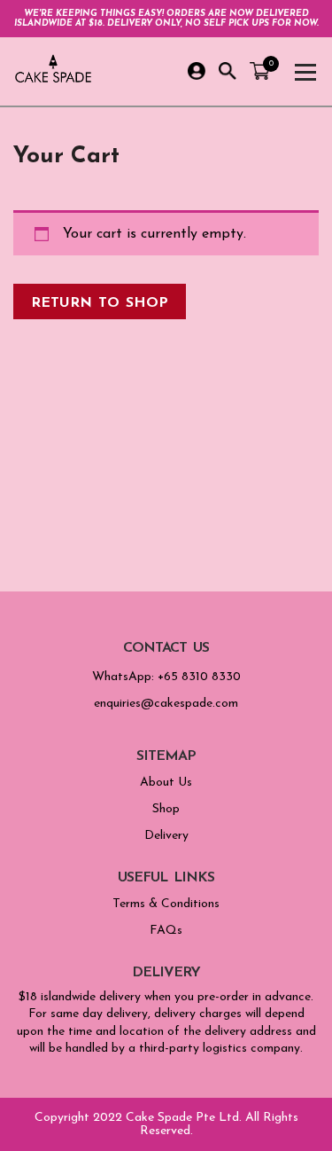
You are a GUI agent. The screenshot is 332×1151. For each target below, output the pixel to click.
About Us (166, 782)
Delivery (166, 835)
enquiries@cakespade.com (166, 703)
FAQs (166, 930)
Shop (166, 809)
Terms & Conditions (166, 904)
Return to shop (99, 301)
